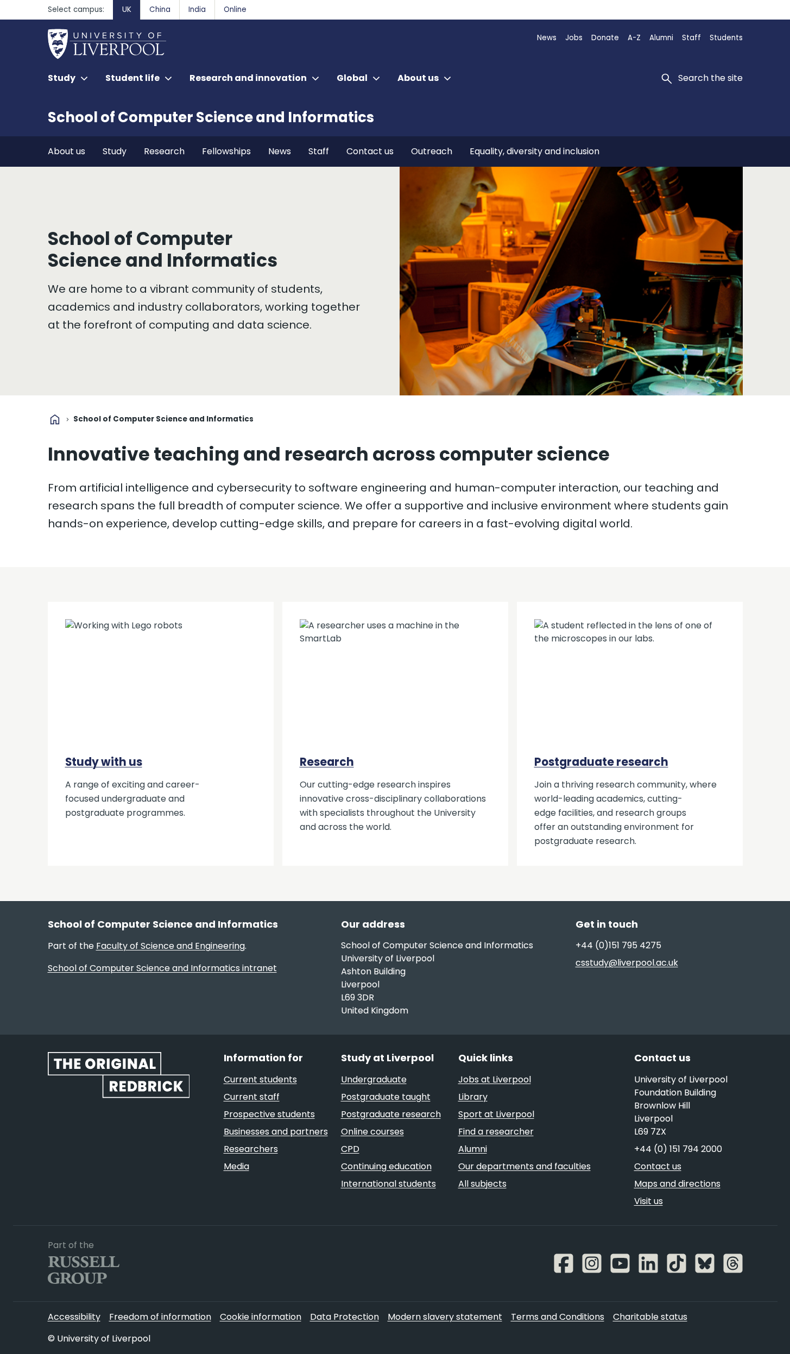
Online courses (372, 1131)
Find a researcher (496, 1131)
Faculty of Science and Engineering (170, 946)
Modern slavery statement (445, 1317)
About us (66, 151)
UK (126, 9)
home (55, 419)
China (159, 9)
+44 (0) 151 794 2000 (678, 1149)
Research (164, 151)
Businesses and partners (276, 1131)
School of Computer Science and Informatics (211, 117)
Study (115, 151)
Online (235, 9)
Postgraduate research (601, 762)
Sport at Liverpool (496, 1114)
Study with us (103, 762)
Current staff (252, 1097)
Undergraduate (374, 1079)
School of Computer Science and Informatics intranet (162, 968)
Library (473, 1097)
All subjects (482, 1183)
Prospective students (269, 1114)
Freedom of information (160, 1317)
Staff (691, 38)
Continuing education (386, 1166)
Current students (260, 1079)
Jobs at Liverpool (494, 1079)
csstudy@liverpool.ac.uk (627, 962)
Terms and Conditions (557, 1317)
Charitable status (650, 1317)
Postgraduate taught (386, 1097)
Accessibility (74, 1317)
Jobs (574, 38)
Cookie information (260, 1317)
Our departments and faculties (524, 1166)
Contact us (370, 151)
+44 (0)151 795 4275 (618, 945)
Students (726, 38)
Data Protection (344, 1317)
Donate (605, 38)
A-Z (634, 38)
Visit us (648, 1201)
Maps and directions (677, 1183)
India (197, 9)
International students (388, 1183)
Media (236, 1166)
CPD (350, 1149)
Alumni (661, 38)
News (547, 38)
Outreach (431, 151)
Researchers (251, 1149)
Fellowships (226, 151)
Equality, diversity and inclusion (534, 151)
